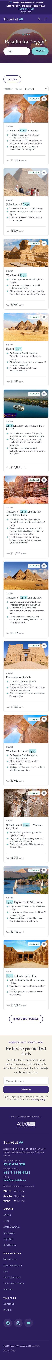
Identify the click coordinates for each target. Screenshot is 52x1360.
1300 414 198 (26, 8)
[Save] (44, 98)
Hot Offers (8, 1238)
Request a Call (10, 1259)
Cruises (7, 1214)
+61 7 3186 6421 (16, 1172)
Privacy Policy (39, 1099)
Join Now (26, 1089)
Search (40, 51)
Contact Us (8, 1303)
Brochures (8, 1289)
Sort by (19, 88)
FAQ (5, 1271)
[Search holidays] (39, 19)
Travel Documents (12, 1277)
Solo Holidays (9, 1244)
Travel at (13, 19)
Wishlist (7, 1309)
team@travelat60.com (14, 1180)
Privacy (6, 1350)
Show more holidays (26, 1018)
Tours (6, 1220)
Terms (13, 1350)
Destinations (9, 1232)
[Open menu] (46, 19)
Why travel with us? (12, 1265)
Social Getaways (11, 1226)
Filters (12, 79)
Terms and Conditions (13, 1283)
